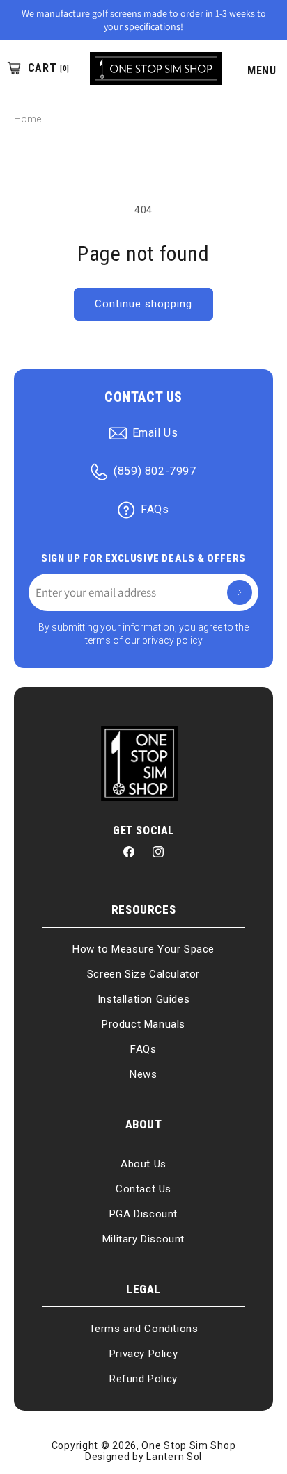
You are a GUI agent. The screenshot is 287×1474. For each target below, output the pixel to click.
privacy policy (172, 640)
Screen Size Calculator (143, 974)
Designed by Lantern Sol (143, 1456)
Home (27, 118)
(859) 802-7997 (155, 471)
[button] (254, 68)
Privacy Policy (143, 1353)
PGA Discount (143, 1214)
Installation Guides (143, 999)
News (143, 1074)
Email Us (155, 433)
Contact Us (143, 1189)
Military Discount (143, 1239)
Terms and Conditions (144, 1328)
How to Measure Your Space (143, 949)
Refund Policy (143, 1378)
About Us (143, 1164)
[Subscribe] (239, 592)
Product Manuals (143, 1024)
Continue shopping (143, 304)
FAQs (155, 509)
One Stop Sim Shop (188, 1445)
